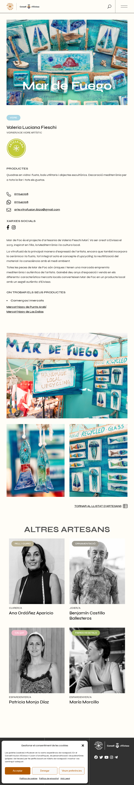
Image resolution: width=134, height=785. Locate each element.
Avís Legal (65, 778)
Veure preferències (72, 770)
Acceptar (17, 770)
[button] (82, 745)
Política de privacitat (49, 778)
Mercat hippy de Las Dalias (25, 311)
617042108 (21, 194)
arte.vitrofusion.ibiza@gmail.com (37, 209)
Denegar (44, 770)
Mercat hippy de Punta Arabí (26, 307)
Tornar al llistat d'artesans (97, 506)
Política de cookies (28, 778)
